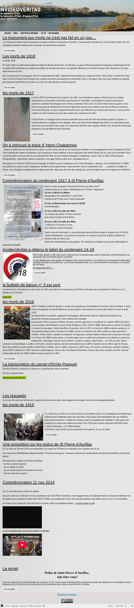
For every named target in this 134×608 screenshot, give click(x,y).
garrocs (45, 531)
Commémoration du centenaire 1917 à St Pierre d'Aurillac (53, 180)
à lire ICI (7, 297)
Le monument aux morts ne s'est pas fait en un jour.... (49, 37)
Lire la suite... (10, 50)
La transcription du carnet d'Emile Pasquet (40, 364)
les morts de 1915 (18, 405)
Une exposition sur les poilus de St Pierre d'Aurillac (47, 444)
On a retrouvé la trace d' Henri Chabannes (40, 145)
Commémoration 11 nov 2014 (29, 482)
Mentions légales (67, 594)
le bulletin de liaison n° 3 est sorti (31, 285)
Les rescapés (14, 395)
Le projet (10, 568)
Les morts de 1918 (19, 56)
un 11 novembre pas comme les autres (20, 531)
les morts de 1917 (18, 93)
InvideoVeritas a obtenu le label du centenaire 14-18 (48, 249)
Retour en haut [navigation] (125, 596)
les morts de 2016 (18, 302)
